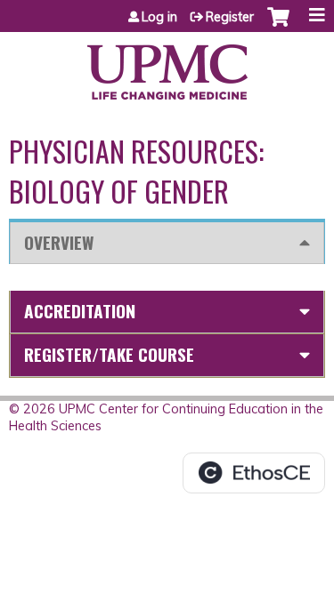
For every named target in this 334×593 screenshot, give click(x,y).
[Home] (167, 66)
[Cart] (278, 25)
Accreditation (79, 311)
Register (230, 17)
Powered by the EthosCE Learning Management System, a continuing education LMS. (254, 473)
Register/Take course (109, 354)
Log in (159, 17)
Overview (59, 242)
